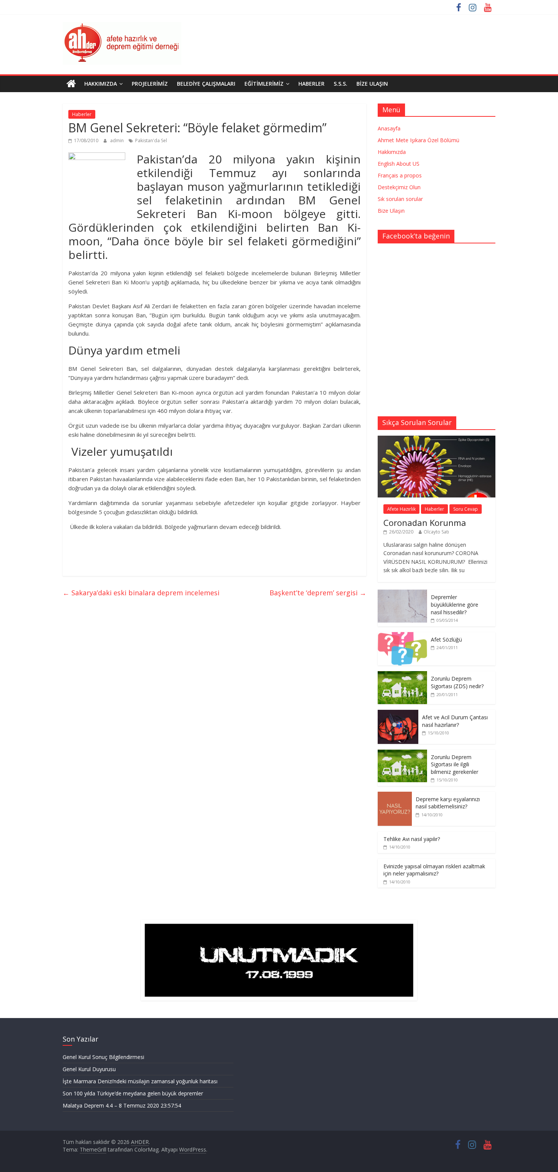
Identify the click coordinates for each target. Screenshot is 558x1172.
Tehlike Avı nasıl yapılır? (411, 839)
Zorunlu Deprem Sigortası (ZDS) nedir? (457, 682)
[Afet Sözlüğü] (402, 636)
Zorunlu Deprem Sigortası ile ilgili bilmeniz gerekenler (454, 764)
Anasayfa (389, 128)
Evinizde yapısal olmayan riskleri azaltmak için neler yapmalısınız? (434, 870)
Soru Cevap (465, 509)
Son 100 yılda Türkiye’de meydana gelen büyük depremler (133, 1093)
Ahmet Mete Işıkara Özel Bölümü (418, 140)
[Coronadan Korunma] (436, 439)
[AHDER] (71, 84)
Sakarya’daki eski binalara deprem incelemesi (141, 592)
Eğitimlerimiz (264, 83)
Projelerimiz (150, 83)
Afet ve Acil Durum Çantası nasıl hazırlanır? (455, 721)
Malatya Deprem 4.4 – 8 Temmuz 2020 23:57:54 (122, 1105)
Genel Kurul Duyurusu (89, 1069)
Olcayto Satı (436, 532)
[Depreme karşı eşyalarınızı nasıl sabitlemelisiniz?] (395, 795)
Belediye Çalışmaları (206, 83)
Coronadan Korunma (424, 522)
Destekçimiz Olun (399, 187)
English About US (398, 163)
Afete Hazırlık (401, 509)
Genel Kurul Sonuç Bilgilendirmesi (103, 1057)
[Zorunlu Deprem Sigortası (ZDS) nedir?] (402, 675)
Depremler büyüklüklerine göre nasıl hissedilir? (454, 604)
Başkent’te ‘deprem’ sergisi (318, 592)
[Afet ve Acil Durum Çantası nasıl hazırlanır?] (398, 713)
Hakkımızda (100, 83)
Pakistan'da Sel (151, 140)
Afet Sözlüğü (446, 639)
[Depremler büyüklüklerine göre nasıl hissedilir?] (402, 593)
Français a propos (400, 175)
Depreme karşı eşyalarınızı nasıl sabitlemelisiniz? (448, 802)
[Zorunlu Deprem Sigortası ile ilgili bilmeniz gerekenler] (402, 753)
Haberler (311, 83)
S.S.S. (340, 83)
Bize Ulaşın (372, 83)
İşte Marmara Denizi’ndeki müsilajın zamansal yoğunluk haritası (140, 1081)
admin (117, 140)
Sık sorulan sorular (400, 198)
